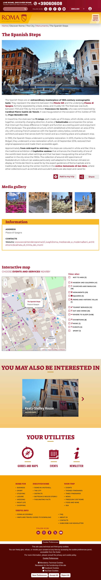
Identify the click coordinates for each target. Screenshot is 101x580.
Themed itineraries (74, 491)
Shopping (21, 505)
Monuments (42, 26)
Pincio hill (59, 103)
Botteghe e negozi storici (45, 496)
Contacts (64, 520)
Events (69, 488)
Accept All (54, 575)
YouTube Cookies (51, 570)
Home (5, 26)
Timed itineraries (73, 493)
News (68, 496)
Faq (61, 514)
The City (37, 491)
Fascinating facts (42, 499)
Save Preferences (39, 575)
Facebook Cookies (51, 568)
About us (64, 517)
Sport (19, 491)
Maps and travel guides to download (34, 517)
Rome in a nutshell (42, 488)
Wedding (21, 499)
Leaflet (44, 350)
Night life (21, 502)
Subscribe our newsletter (72, 523)
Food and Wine (72, 502)
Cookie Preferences (50, 542)
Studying (21, 493)
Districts (38, 493)
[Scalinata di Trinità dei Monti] (16, 202)
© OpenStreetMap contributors (56, 350)
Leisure (20, 496)
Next (82, 407)
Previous (18, 407)
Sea (67, 505)
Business (21, 488)
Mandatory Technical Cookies (51, 562)
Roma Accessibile (25, 514)
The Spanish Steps (33, 302)
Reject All (65, 575)
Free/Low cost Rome (75, 499)
